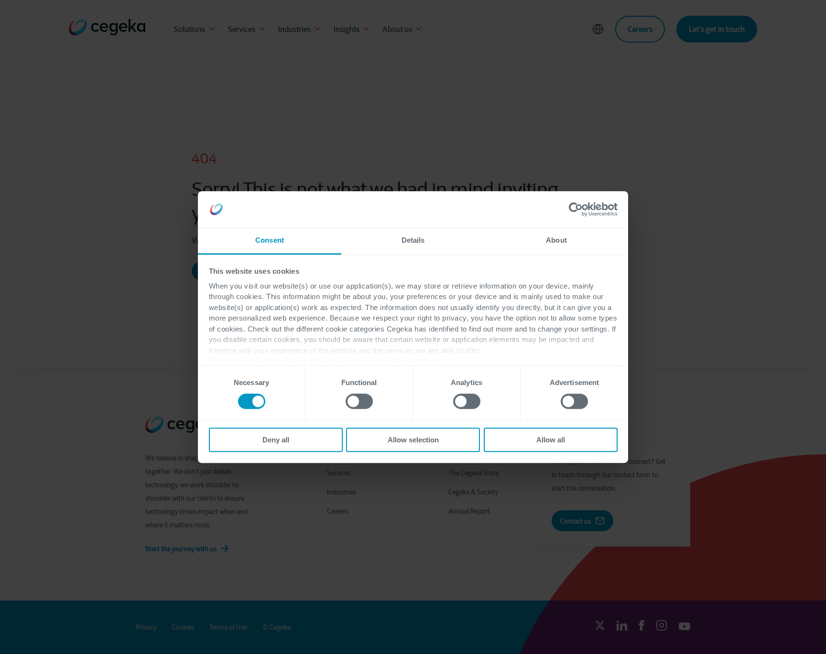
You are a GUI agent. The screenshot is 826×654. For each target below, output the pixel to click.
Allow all (550, 440)
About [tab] (556, 240)
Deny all (275, 440)
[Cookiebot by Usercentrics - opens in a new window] (576, 209)
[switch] (359, 401)
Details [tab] (413, 240)
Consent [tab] (269, 240)
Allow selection (413, 440)
